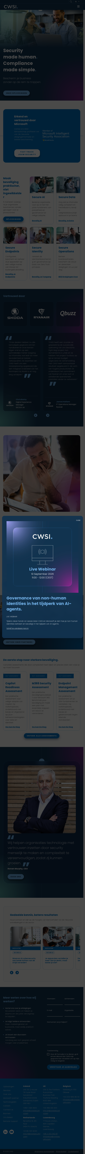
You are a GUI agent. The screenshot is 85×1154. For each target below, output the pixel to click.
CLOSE (78, 520)
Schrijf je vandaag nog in (18, 628)
